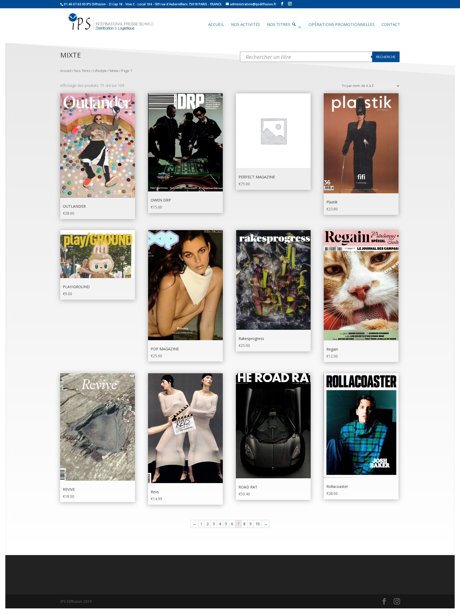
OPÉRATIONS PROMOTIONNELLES (342, 24)
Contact (390, 24)
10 (258, 523)
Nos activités (245, 24)
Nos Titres (82, 70)
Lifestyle (100, 70)
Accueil (216, 24)
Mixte (114, 70)
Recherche (386, 56)
